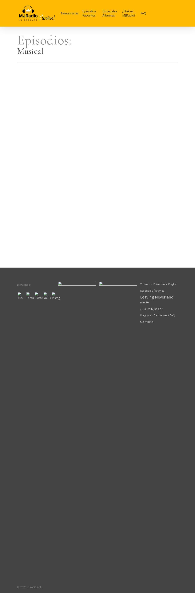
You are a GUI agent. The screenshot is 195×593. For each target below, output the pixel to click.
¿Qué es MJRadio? (151, 309)
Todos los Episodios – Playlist (158, 284)
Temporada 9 (28, 130)
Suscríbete (146, 322)
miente (156, 299)
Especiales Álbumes (152, 290)
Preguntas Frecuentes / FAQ (157, 315)
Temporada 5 (28, 221)
